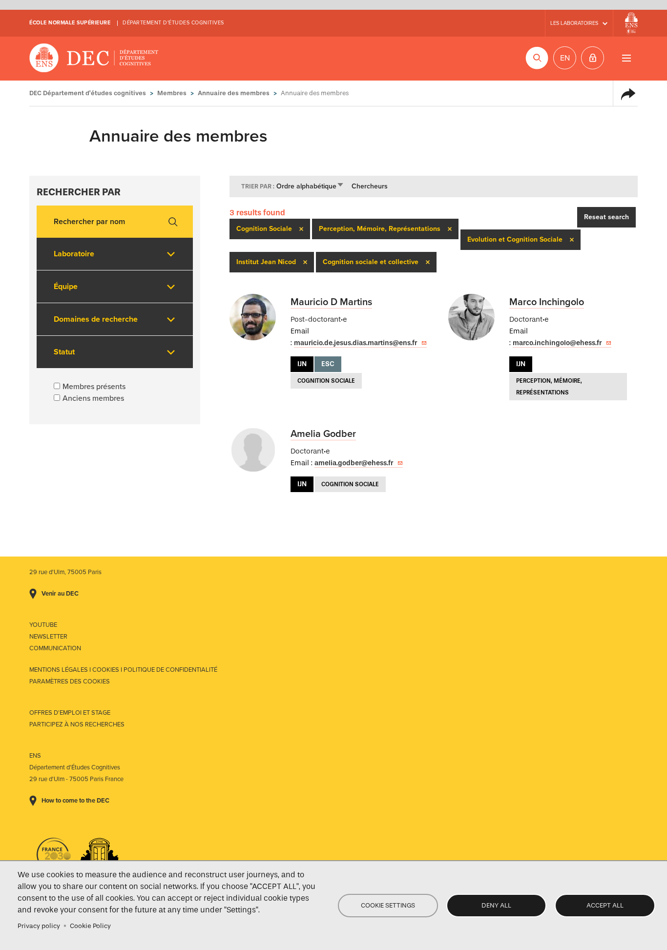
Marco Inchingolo (546, 302)
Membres (172, 93)
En (565, 58)
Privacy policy (39, 926)
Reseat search (606, 217)
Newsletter (48, 636)
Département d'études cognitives (173, 23)
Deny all (496, 905)
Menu (626, 57)
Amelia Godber (323, 434)
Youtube (43, 625)
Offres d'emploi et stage (69, 713)
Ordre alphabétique (310, 186)
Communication (55, 648)
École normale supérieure (69, 23)
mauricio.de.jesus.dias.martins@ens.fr (355, 343)
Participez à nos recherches (77, 724)
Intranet (592, 57)
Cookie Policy (90, 926)
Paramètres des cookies (69, 681)
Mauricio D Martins (331, 302)
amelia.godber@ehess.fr (353, 463)
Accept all (605, 905)
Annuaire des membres (234, 93)
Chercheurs (370, 186)
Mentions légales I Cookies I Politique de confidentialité (123, 670)
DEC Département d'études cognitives (94, 59)
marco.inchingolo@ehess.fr (557, 343)
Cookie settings (388, 905)
